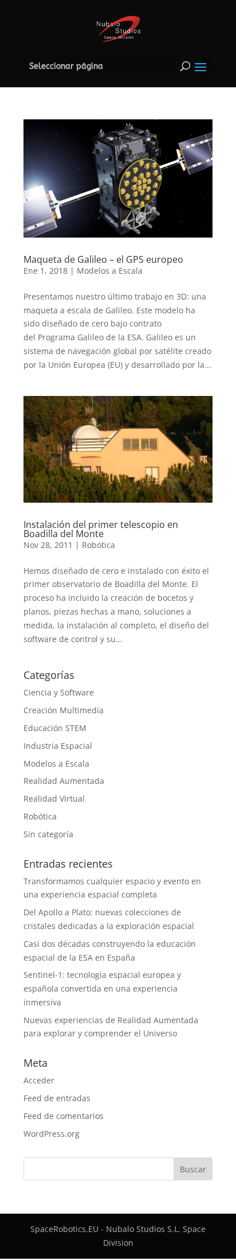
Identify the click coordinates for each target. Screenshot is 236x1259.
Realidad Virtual (54, 798)
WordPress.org (51, 1133)
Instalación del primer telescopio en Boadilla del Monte (100, 529)
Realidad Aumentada (63, 780)
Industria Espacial (57, 745)
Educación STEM (54, 727)
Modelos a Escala (110, 270)
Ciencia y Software (58, 692)
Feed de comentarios (63, 1115)
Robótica (98, 544)
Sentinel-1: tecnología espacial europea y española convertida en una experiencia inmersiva (102, 988)
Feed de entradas (57, 1098)
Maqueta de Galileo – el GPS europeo (103, 259)
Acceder (38, 1080)
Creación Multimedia (63, 710)
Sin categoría (48, 834)
